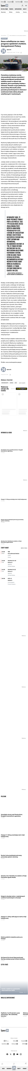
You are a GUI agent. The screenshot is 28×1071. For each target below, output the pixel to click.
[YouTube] (17, 1054)
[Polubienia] (2, 1063)
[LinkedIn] (14, 1054)
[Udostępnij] (25, 1063)
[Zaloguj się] (22, 5)
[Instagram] (20, 1054)
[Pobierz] (21, 52)
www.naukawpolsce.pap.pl (13, 362)
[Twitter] (10, 1054)
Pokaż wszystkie (22, 382)
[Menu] (26, 5)
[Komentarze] (14, 1063)
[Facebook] (7, 1054)
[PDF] (10, 374)
